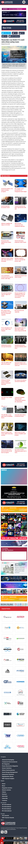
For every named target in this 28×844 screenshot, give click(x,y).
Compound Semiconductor (9, 761)
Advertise (4, 796)
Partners (4, 794)
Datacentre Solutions (8, 774)
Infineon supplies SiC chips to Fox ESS (6, 224)
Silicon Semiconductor (8, 770)
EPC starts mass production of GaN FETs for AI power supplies (6, 312)
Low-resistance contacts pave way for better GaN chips (7, 277)
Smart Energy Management (10, 772)
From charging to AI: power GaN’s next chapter (6, 329)
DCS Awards (5, 815)
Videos (4, 792)
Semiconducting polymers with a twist (20, 241)
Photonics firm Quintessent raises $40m (6, 242)
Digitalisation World (7, 776)
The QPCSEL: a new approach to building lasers (6, 416)
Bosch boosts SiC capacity (19, 311)
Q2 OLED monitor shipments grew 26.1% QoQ (21, 451)
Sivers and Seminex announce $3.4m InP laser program (6, 451)
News (3, 785)
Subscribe (5, 798)
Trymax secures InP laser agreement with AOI (20, 207)
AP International (6, 804)
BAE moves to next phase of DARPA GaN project (20, 434)
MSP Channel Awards (8, 817)
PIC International (6, 810)
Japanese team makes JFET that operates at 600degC (7, 260)
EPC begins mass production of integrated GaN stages (21, 190)
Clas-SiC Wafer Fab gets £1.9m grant (6, 363)
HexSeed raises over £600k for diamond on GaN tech (21, 364)
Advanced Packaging (8, 759)
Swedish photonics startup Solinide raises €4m (21, 347)
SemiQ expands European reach (5, 206)
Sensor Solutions (7, 768)
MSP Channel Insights (8, 778)
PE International (6, 808)
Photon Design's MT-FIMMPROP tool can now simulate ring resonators (20, 295)
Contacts (4, 800)
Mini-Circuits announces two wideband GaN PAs (20, 225)
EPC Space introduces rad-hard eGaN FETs (20, 380)
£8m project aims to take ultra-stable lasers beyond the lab (20, 329)
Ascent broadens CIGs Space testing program (7, 190)
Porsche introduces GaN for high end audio (6, 294)
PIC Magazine (6, 764)
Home (3, 783)
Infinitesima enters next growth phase (6, 346)
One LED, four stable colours (6, 398)
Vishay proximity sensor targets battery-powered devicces (5, 382)
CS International (6, 806)
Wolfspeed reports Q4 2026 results (21, 276)
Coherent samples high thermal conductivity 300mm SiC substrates (20, 399)
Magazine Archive (7, 788)
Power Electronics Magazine (10, 766)
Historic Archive (6, 790)
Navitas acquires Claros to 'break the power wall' (20, 260)
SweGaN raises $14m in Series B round (20, 415)
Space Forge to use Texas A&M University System (7, 434)
